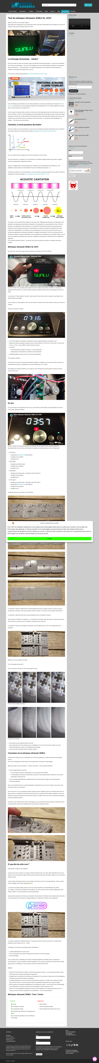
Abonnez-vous (73, 90)
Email (70, 156)
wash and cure (22, 455)
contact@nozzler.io (10, 1041)
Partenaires (39, 11)
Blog (59, 11)
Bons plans (23, 11)
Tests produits (12, 11)
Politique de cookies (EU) (71, 1050)
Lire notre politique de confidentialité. (48, 1049)
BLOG (67, 1030)
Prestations (65, 11)
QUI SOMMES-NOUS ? (71, 1034)
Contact (52, 11)
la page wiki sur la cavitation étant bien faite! (44, 131)
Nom (70, 150)
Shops (46, 11)
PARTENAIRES (69, 1033)
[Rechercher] (74, 5)
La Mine (31, 11)
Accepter (49, 538)
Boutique (73, 11)
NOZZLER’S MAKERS (70, 1031)
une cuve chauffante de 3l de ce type (37, 73)
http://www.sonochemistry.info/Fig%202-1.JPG (36, 174)
